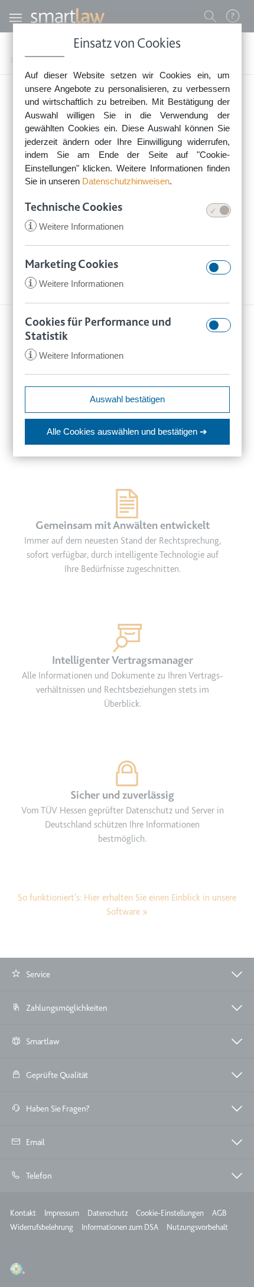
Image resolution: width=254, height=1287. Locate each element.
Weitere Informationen (75, 226)
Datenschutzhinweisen (126, 181)
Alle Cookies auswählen (127, 431)
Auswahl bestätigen (127, 399)
